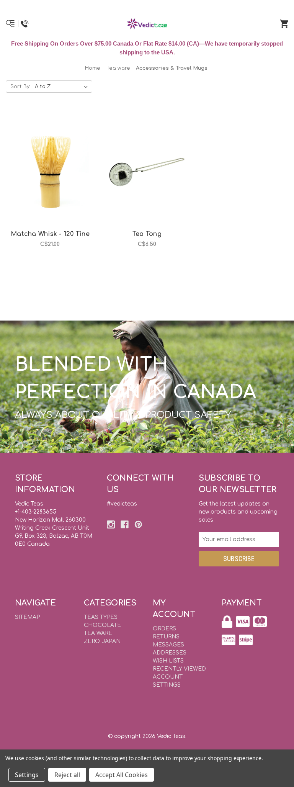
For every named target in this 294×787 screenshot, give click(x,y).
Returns (166, 637)
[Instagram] (111, 524)
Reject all (67, 775)
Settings (27, 775)
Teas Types (101, 617)
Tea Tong (147, 234)
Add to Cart (54, 184)
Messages (168, 645)
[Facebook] (125, 524)
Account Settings (168, 681)
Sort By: (20, 86)
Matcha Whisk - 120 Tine (50, 234)
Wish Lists (168, 661)
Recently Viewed (179, 669)
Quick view (40, 164)
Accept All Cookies (121, 775)
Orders (164, 629)
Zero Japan (102, 641)
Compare (59, 164)
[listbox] (63, 86)
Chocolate (102, 625)
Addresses (169, 653)
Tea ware (98, 633)
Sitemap (27, 617)
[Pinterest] (138, 524)
